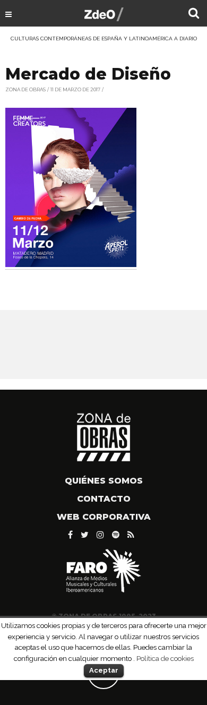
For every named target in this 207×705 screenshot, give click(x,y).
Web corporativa (104, 517)
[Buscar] (193, 14)
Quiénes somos (104, 481)
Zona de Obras (25, 89)
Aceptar (103, 670)
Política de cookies (165, 658)
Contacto (104, 499)
